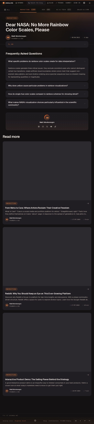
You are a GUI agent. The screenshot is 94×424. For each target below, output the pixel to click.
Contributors (53, 421)
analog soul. (15, 421)
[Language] (84, 2)
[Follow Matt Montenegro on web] (38, 126)
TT (89, 421)
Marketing (12, 18)
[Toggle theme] (89, 3)
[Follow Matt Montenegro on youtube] (51, 126)
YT (85, 421)
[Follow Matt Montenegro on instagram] (42, 126)
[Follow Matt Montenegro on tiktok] (55, 126)
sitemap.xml (13, 415)
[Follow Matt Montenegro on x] (47, 126)
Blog (45, 421)
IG (75, 421)
